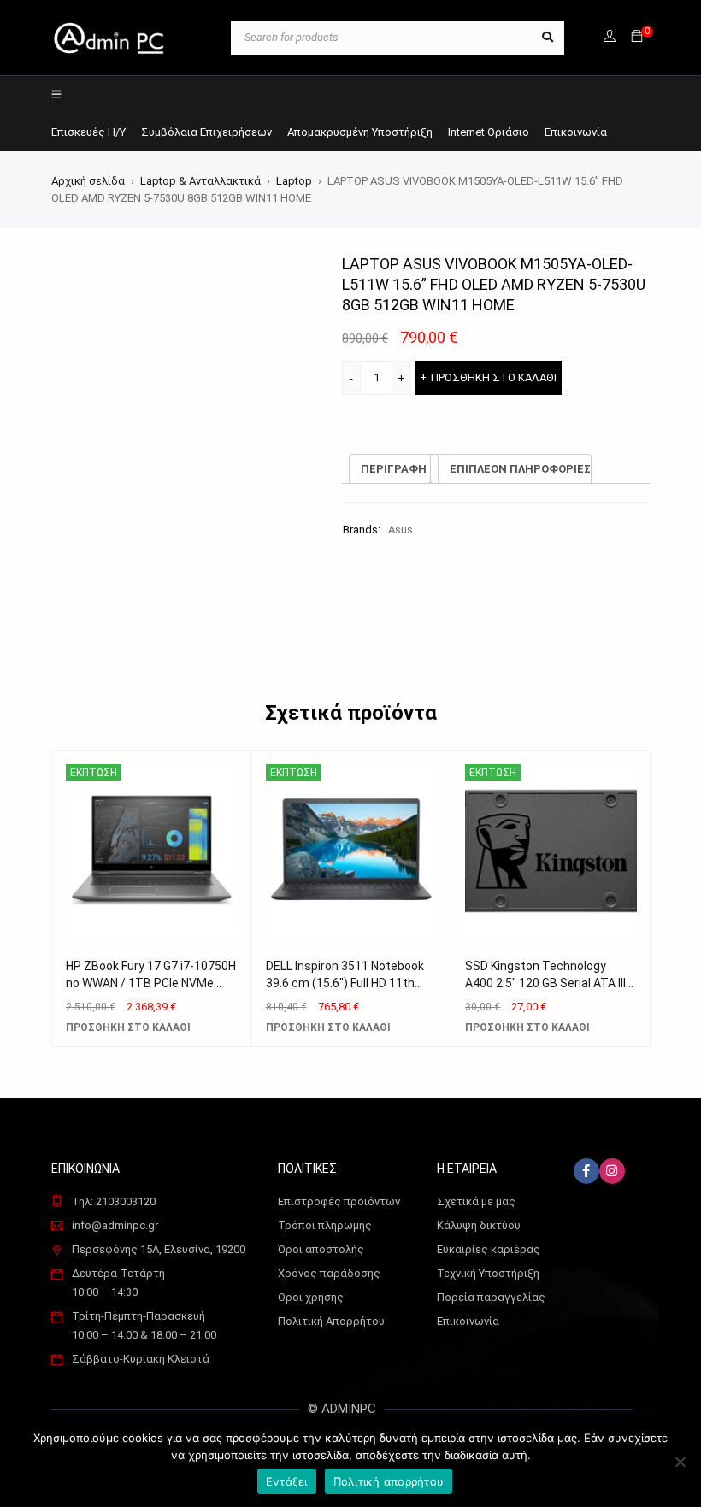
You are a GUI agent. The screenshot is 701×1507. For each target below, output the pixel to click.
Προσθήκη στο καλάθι (494, 377)
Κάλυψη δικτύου (479, 1225)
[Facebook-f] (586, 1171)
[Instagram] (612, 1171)
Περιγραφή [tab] (394, 468)
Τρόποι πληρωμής (325, 1225)
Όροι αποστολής (321, 1249)
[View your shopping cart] (637, 37)
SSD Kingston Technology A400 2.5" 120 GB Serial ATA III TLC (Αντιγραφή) (545, 983)
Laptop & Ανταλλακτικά (200, 180)
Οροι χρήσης (311, 1297)
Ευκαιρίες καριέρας (488, 1249)
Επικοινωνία (468, 1321)
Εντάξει (287, 1481)
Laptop (294, 180)
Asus (400, 529)
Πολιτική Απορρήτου (331, 1321)
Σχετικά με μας (476, 1201)
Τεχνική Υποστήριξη (488, 1273)
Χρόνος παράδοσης (329, 1273)
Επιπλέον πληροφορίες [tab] (520, 468)
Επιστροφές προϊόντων (339, 1201)
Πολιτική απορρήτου (389, 1481)
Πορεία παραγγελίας (491, 1297)
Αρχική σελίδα (88, 180)
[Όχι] (679, 1461)
